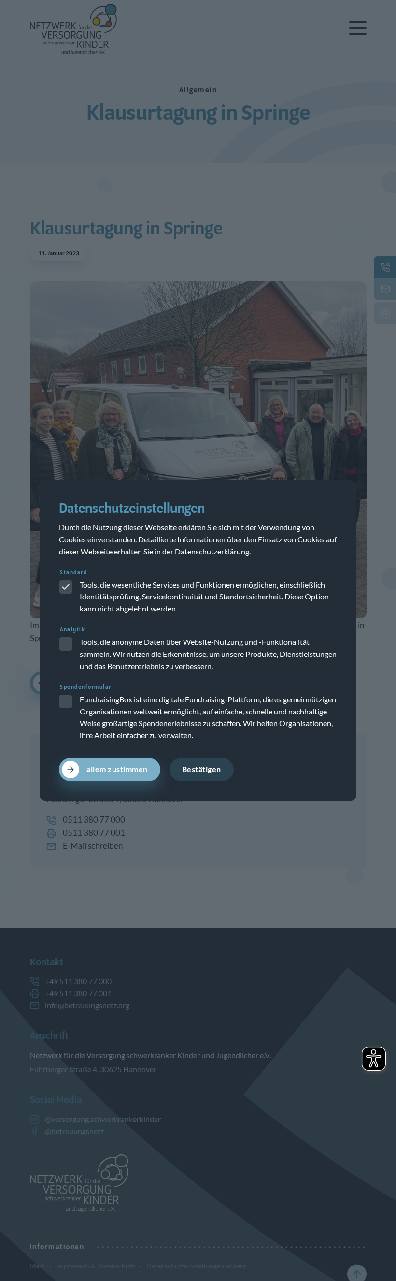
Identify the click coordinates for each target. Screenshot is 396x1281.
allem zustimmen (117, 769)
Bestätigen (201, 769)
